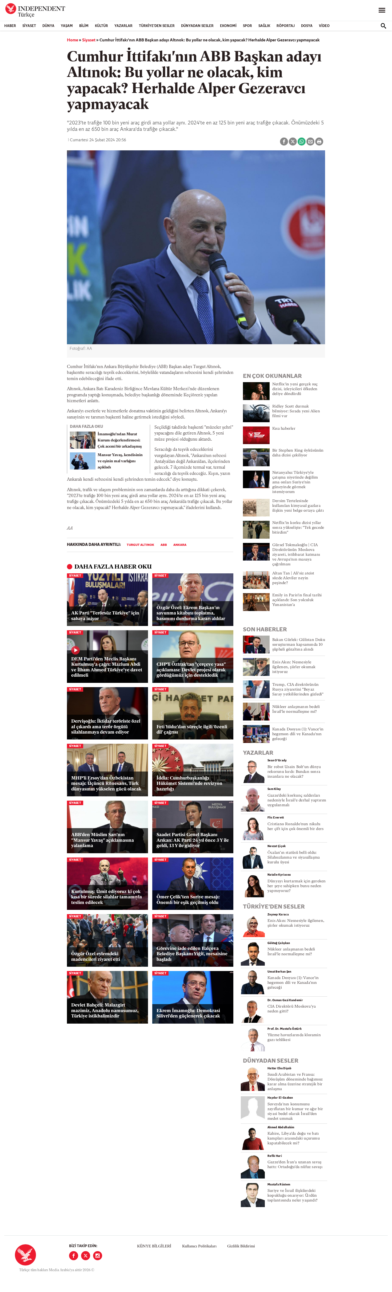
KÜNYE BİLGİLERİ (154, 1246)
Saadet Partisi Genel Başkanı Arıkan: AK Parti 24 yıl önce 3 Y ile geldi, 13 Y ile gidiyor (193, 840)
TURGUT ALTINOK (140, 545)
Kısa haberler (283, 429)
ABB (164, 545)
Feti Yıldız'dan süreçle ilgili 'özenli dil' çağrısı (192, 730)
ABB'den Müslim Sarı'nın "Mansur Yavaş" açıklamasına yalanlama (102, 840)
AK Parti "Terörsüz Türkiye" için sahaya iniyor (105, 616)
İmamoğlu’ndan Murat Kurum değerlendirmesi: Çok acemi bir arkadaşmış (120, 440)
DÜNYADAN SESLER (197, 26)
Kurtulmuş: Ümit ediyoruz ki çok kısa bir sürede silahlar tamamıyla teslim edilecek (106, 897)
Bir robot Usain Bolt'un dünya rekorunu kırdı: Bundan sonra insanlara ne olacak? (294, 772)
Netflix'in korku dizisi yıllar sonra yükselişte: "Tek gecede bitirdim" (298, 528)
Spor (247, 26)
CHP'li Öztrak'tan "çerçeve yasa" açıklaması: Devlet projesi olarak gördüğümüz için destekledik (191, 670)
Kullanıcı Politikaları (199, 1246)
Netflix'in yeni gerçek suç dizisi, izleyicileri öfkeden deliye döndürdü (295, 389)
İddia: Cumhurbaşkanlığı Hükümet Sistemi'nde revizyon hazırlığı (189, 784)
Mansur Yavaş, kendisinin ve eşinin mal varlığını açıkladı (120, 461)
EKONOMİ (228, 26)
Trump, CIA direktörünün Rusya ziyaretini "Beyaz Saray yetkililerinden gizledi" (298, 689)
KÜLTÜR (101, 26)
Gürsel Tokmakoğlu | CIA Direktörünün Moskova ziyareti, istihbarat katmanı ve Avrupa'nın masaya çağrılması (296, 554)
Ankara (179, 545)
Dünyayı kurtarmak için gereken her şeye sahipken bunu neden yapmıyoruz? (296, 886)
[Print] (319, 142)
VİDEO (324, 26)
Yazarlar (123, 26)
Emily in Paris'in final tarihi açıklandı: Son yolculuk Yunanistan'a (297, 600)
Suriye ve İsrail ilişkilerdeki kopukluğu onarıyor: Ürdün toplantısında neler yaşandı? (292, 1196)
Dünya (48, 26)
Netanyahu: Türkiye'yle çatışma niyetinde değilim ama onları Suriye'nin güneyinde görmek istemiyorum (295, 482)
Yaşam (67, 26)
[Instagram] (97, 1255)
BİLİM (84, 26)
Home (72, 40)
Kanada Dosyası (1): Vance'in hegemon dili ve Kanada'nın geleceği (297, 734)
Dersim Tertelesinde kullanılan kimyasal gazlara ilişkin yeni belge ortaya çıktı (298, 506)
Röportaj (286, 26)
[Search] (383, 26)
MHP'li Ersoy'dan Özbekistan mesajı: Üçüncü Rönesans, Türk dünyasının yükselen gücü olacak (106, 784)
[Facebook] (73, 1255)
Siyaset (29, 26)
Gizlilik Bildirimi (241, 1246)
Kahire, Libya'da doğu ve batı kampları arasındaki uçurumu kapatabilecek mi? (293, 1138)
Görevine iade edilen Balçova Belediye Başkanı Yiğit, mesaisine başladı (192, 954)
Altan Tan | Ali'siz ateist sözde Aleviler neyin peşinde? (293, 578)
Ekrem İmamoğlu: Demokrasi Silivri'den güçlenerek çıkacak (188, 1014)
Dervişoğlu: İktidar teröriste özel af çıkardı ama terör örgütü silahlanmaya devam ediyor (105, 727)
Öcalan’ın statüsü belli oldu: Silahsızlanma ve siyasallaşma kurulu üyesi (293, 857)
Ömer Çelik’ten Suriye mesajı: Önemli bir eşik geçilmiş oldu (188, 900)
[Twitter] (85, 1255)
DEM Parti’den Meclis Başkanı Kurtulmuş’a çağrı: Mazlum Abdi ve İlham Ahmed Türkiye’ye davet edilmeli (106, 667)
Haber (10, 26)
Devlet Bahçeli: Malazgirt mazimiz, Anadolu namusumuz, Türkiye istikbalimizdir (105, 1011)
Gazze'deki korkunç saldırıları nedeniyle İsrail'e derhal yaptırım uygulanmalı (296, 800)
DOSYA (307, 26)
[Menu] (382, 10)
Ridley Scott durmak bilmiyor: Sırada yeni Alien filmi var (296, 411)
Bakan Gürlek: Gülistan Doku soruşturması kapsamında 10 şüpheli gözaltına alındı (298, 645)
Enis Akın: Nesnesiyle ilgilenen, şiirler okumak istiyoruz (294, 667)
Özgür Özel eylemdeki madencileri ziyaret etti (95, 957)
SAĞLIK (264, 26)
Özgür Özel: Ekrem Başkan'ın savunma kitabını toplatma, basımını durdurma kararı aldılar (191, 613)
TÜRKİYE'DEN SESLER (157, 26)
